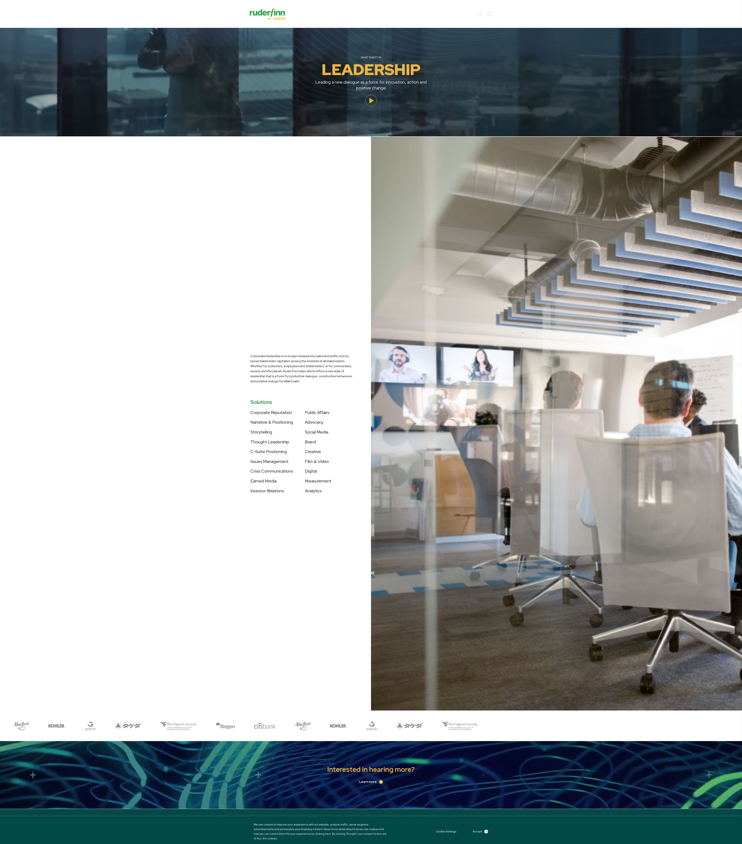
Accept (477, 831)
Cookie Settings (446, 831)
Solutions (261, 402)
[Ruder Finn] (267, 14)
